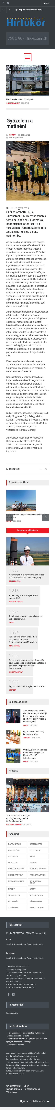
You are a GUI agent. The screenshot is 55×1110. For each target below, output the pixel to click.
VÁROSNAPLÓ (36, 901)
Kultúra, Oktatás (14, 1089)
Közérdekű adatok (16, 1044)
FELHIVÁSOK (35, 850)
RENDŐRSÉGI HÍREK (35, 882)
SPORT (12, 135)
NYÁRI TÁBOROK (37, 908)
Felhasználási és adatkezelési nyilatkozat (26, 1033)
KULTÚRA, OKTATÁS (14, 825)
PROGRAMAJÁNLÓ (38, 875)
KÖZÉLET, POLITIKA (16, 869)
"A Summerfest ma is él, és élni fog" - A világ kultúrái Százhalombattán (18, 818)
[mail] (8, 3)
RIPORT (11, 889)
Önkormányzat (13, 1086)
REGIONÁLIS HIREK (16, 881)
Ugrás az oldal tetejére (32, 1101)
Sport (26, 1086)
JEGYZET (12, 690)
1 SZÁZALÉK (13, 908)
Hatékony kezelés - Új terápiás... (20, 99)
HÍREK (32, 856)
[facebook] (3, 3)
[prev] (9, 77)
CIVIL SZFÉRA (14, 646)
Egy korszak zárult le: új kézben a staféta (33, 10)
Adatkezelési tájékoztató (18, 1036)
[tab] (27, 531)
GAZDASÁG (13, 856)
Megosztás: (13, 469)
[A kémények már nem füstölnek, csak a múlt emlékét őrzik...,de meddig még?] (27, 551)
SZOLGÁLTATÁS (36, 895)
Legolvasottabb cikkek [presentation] (27, 530)
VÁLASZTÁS (13, 901)
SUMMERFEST (14, 895)
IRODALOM (12, 863)
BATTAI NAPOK (14, 844)
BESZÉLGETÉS (14, 581)
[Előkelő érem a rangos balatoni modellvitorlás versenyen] (27, 500)
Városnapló (11, 1092)
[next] (45, 77)
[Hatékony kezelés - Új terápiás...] (27, 80)
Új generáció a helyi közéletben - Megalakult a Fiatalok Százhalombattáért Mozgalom (23, 639)
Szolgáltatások (32, 1089)
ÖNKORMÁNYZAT (13, 103)
